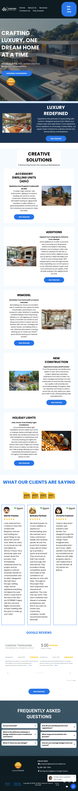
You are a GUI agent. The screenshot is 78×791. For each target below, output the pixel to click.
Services (43, 7)
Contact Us (24, 10)
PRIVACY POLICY (8, 784)
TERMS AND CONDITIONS (17, 784)
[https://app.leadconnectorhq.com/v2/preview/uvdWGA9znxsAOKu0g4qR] (9, 9)
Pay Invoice (38, 10)
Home (22, 7)
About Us (32, 7)
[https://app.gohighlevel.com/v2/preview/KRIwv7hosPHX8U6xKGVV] (18, 766)
